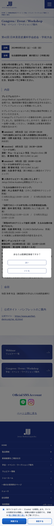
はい (27, 263)
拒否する (39, 521)
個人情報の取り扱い (17, 515)
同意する (14, 521)
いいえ (27, 271)
